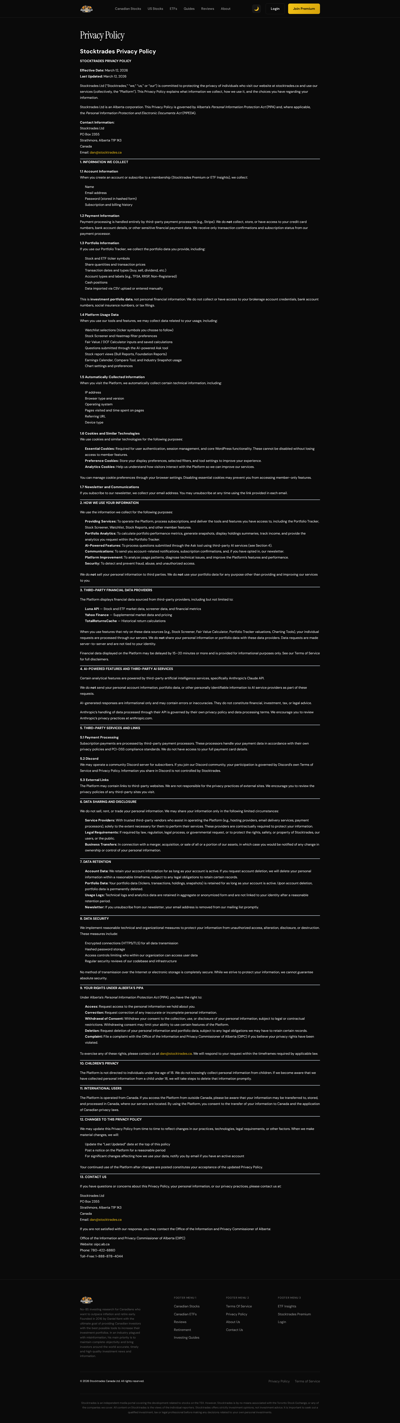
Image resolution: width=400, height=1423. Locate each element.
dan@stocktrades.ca (106, 152)
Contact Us (234, 1330)
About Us (233, 1322)
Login (275, 8)
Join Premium (304, 8)
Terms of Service (307, 1381)
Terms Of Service (239, 1306)
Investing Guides (186, 1337)
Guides (189, 8)
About (225, 8)
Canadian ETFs (185, 1314)
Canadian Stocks (128, 8)
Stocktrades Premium (294, 1314)
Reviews (207, 8)
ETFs (173, 8)
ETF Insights (287, 1306)
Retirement (182, 1330)
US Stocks (155, 8)
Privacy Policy (236, 1314)
